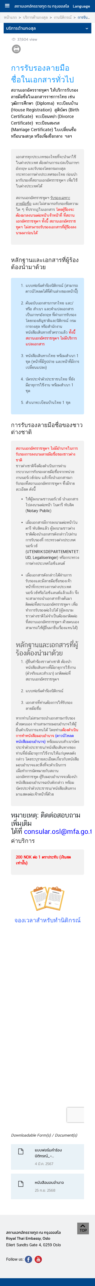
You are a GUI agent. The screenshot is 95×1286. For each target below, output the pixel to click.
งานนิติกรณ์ (63, 17)
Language (81, 6)
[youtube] (38, 1262)
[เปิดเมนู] (9, 6)
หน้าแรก (10, 17)
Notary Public (38, 510)
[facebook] (28, 1262)
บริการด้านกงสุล (35, 17)
